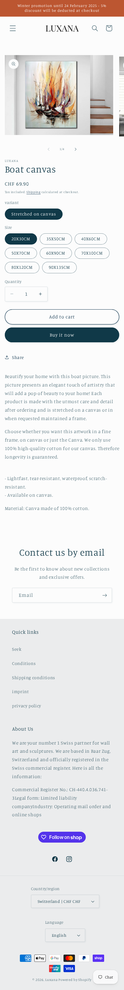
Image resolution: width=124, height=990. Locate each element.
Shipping (33, 192)
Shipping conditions (33, 677)
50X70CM (20, 252)
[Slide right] (75, 149)
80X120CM (22, 267)
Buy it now (62, 335)
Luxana (51, 980)
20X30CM (20, 238)
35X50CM (55, 238)
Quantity (13, 281)
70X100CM (92, 252)
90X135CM (59, 267)
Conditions (24, 663)
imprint (20, 691)
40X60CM (90, 238)
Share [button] (18, 357)
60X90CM (55, 252)
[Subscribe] (105, 595)
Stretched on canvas (33, 213)
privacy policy (26, 705)
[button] (13, 28)
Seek (17, 649)
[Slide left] (48, 149)
